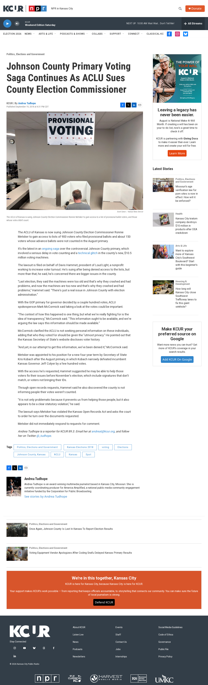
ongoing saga (50, 248)
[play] (7, 24)
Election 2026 (12, 34)
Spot (88, 454)
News (28, 34)
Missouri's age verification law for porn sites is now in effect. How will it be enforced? (187, 193)
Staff (118, 634)
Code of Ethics (165, 634)
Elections (123, 447)
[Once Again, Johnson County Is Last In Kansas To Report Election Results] (17, 530)
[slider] (22, 23)
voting (105, 447)
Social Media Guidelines (170, 627)
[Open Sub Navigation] (34, 34)
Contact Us (121, 642)
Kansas (73, 454)
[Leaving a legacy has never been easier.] (177, 78)
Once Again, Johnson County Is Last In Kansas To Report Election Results (71, 528)
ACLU (57, 454)
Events (119, 627)
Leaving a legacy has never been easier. (177, 112)
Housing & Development (183, 282)
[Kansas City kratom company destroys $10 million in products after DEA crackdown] (163, 220)
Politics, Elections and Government (25, 54)
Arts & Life (46, 34)
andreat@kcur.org (103, 431)
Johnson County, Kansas (31, 454)
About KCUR (79, 627)
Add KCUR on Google (177, 359)
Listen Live (78, 634)
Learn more (177, 153)
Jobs (118, 649)
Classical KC (155, 34)
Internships (121, 656)
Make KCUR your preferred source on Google (177, 334)
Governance (164, 642)
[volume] (17, 23)
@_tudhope (43, 435)
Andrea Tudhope (27, 103)
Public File (163, 649)
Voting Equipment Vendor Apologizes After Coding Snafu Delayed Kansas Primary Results (80, 552)
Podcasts (77, 649)
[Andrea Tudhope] (13, 486)
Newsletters (79, 656)
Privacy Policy (165, 656)
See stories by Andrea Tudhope (45, 496)
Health (179, 213)
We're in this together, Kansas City (104, 578)
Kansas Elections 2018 (80, 447)
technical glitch (88, 253)
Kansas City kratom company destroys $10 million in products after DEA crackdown (186, 225)
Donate (196, 8)
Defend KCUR (104, 602)
